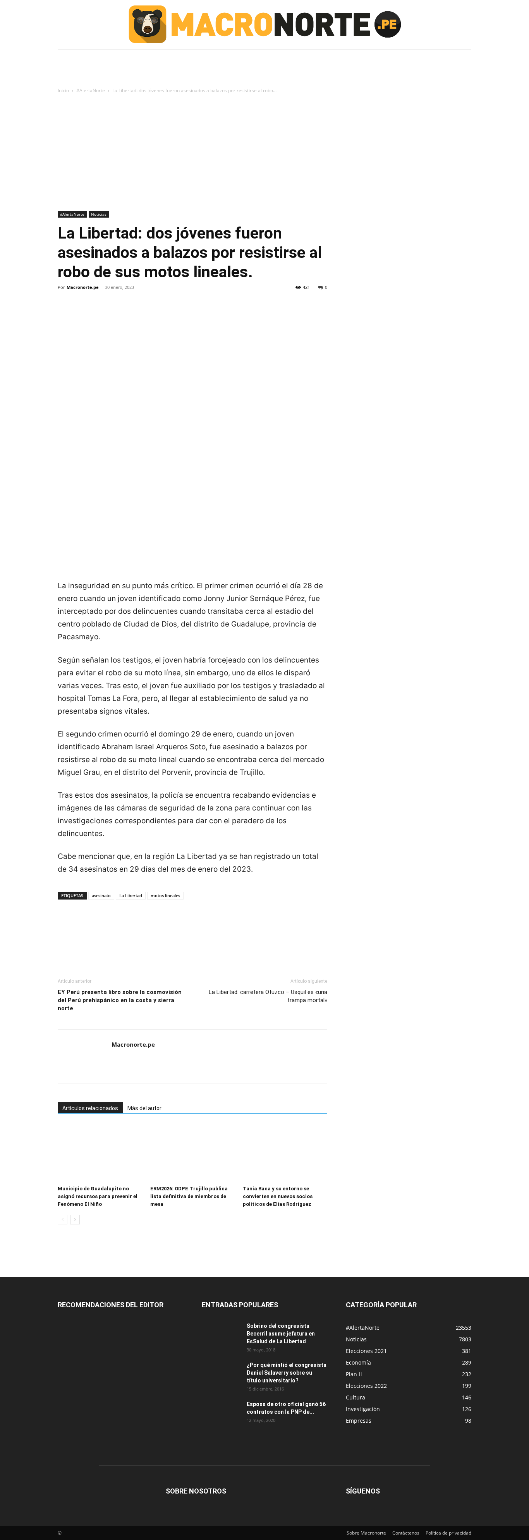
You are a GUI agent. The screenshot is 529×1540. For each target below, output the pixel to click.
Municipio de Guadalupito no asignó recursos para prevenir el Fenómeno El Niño (97, 1196)
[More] (137, 313)
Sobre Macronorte (366, 1533)
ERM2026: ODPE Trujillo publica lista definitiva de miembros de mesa (189, 1196)
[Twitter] (83, 313)
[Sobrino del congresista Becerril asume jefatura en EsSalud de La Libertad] (221, 1335)
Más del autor (144, 1108)
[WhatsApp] (119, 313)
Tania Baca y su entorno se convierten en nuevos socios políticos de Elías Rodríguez (278, 1196)
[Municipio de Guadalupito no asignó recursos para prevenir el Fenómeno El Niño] (100, 1153)
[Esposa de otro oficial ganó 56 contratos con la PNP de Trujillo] (221, 1413)
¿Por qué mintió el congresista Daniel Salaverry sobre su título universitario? (286, 1373)
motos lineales (165, 895)
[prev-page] (62, 1219)
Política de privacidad (448, 1533)
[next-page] (75, 1219)
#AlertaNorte (90, 90)
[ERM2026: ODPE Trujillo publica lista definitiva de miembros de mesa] (192, 1153)
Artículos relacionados (90, 1108)
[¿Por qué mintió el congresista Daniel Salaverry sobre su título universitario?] (221, 1374)
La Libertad (130, 895)
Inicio (63, 90)
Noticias (98, 214)
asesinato (101, 895)
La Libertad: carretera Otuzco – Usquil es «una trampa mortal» (268, 996)
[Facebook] (65, 313)
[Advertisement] (264, 153)
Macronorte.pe (83, 287)
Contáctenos (405, 1533)
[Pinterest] (101, 313)
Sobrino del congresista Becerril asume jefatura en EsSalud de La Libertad (281, 1333)
